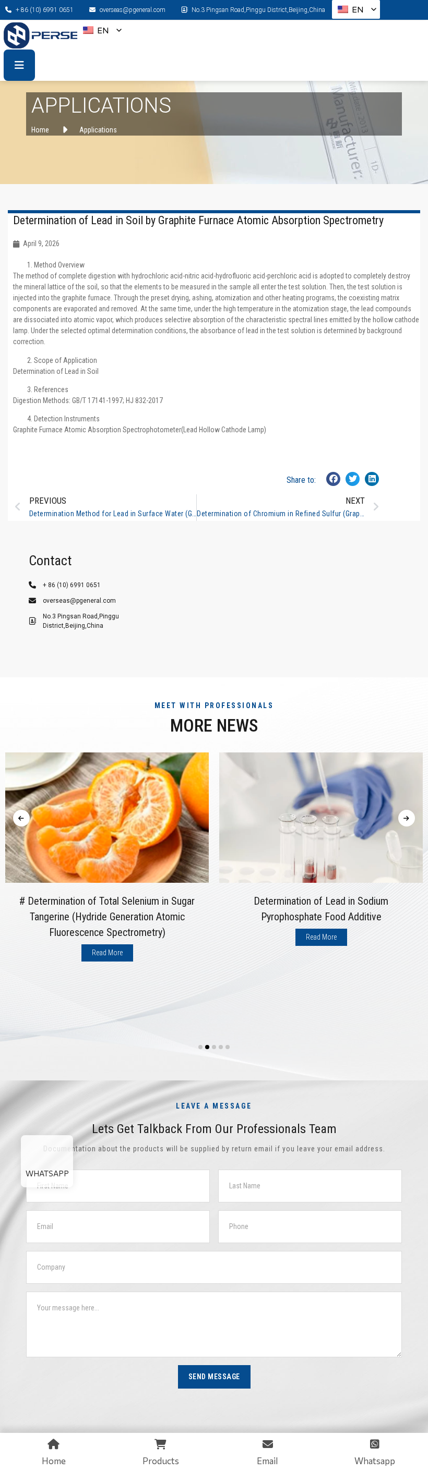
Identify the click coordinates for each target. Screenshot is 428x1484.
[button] (333, 479)
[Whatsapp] (47, 1153)
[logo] (46, 35)
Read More (107, 952)
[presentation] (21, 818)
